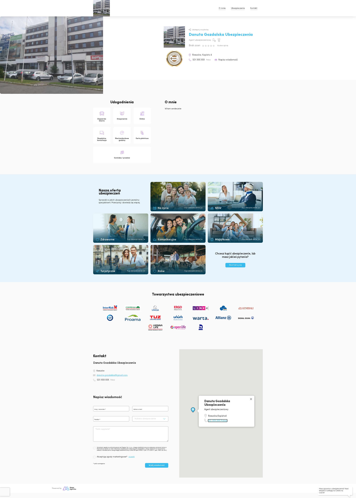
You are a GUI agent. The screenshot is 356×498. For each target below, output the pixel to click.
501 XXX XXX (202, 60)
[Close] (251, 399)
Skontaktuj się (235, 265)
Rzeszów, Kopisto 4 (202, 55)
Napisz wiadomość (228, 60)
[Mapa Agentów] (69, 488)
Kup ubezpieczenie (192, 208)
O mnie (222, 8)
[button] (193, 410)
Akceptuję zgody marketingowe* (112, 457)
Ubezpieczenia (238, 8)
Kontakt (253, 8)
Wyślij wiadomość (157, 465)
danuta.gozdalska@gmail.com (112, 375)
